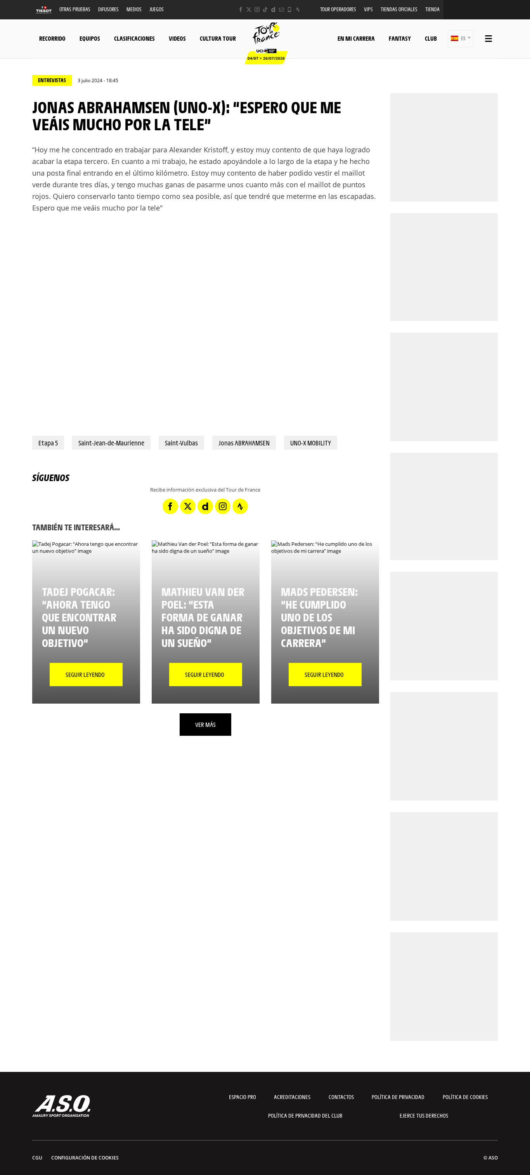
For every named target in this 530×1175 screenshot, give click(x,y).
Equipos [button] (90, 38)
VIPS (368, 9)
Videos (177, 38)
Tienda (432, 9)
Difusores (108, 9)
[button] (460, 38)
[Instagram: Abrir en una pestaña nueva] (257, 9)
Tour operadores (338, 9)
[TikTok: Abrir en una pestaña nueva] (265, 9)
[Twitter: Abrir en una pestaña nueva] (249, 9)
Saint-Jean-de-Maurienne (111, 442)
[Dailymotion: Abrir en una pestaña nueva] (273, 9)
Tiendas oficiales (399, 9)
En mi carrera (356, 38)
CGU (37, 1157)
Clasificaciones (134, 38)
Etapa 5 (48, 442)
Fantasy (400, 38)
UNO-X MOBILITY (310, 442)
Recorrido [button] (52, 38)
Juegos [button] (156, 9)
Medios (134, 9)
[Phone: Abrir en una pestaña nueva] (290, 9)
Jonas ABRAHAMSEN (244, 442)
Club (431, 38)
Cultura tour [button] (218, 38)
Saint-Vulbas (181, 442)
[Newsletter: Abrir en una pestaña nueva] (281, 9)
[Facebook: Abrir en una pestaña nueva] (241, 9)
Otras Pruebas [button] (74, 9)
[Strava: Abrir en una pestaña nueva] (298, 9)
